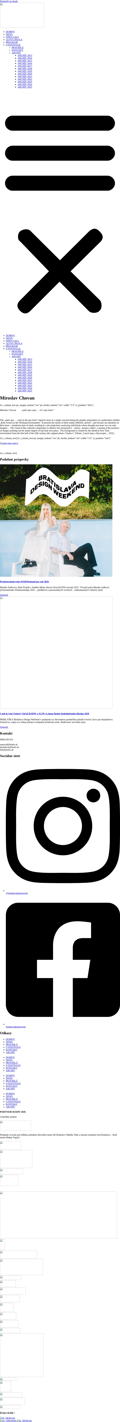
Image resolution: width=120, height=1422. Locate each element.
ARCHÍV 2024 (25, 84)
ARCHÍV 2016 (25, 63)
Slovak (12, 1418)
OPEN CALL (12, 37)
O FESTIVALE (13, 45)
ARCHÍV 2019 (25, 71)
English (13, 1420)
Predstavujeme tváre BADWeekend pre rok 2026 (24, 581)
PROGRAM (12, 42)
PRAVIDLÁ (18, 47)
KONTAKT (17, 50)
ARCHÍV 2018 (25, 68)
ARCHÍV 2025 (25, 87)
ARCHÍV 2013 (25, 55)
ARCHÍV (16, 53)
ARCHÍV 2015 (25, 60)
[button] (60, 211)
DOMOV (10, 31)
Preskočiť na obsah (9, 1)
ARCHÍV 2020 (25, 74)
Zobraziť (4, 595)
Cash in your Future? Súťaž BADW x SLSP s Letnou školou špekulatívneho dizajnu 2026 (44, 713)
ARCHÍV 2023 (25, 81)
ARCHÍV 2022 (25, 79)
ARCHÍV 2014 (25, 58)
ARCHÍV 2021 (25, 76)
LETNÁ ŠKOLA (14, 39)
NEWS (9, 34)
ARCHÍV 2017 (25, 66)
